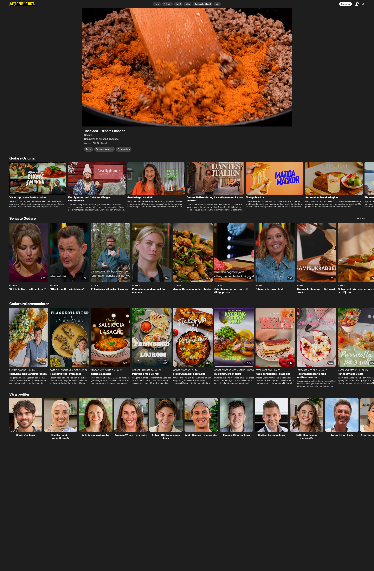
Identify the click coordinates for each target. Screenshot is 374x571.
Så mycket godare (104, 149)
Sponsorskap (124, 149)
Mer (217, 4)
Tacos (88, 149)
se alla (361, 218)
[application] (187, 67)
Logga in (345, 4)
